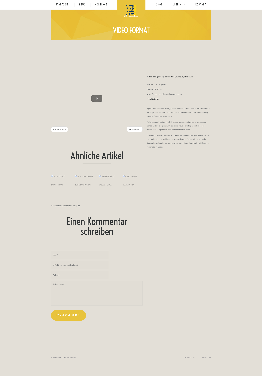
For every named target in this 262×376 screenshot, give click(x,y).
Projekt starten (153, 99)
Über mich (179, 4)
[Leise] (132, 76)
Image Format (57, 184)
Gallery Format (105, 184)
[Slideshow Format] (85, 176)
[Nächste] (65, 76)
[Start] (57, 76)
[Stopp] (70, 76)
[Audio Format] (133, 176)
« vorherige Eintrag (59, 129)
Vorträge (101, 4)
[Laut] (120, 76)
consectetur (170, 77)
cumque (179, 77)
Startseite (63, 4)
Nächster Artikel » (135, 129)
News (82, 4)
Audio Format (129, 184)
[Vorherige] (53, 76)
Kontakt (200, 4)
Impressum (206, 357)
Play (96, 98)
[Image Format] (61, 176)
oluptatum (188, 77)
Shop (159, 4)
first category (154, 77)
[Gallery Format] (109, 176)
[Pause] (61, 76)
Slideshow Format (83, 184)
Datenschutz (190, 357)
